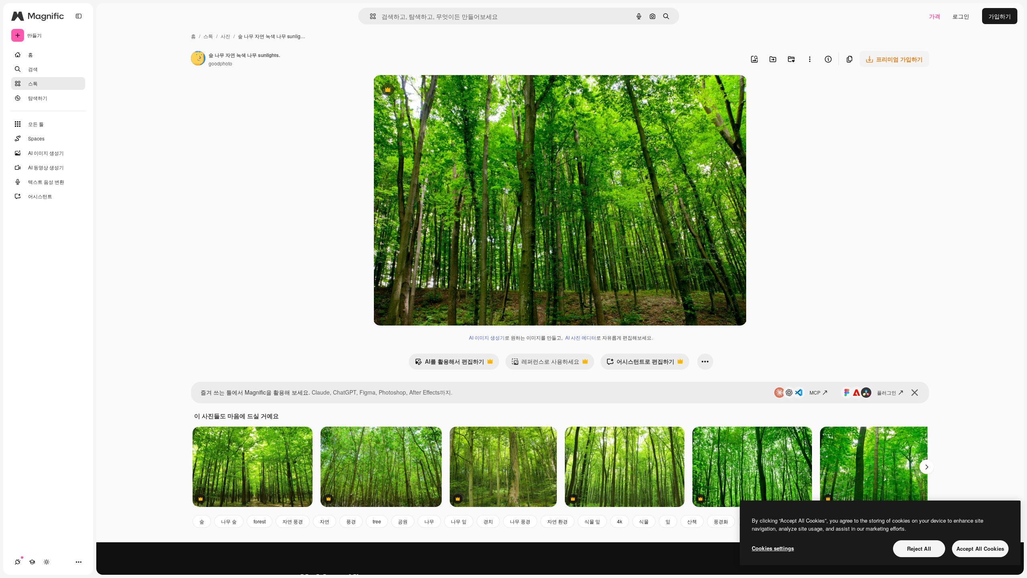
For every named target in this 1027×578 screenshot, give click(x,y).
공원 (403, 521)
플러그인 (886, 392)
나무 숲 (229, 521)
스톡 (208, 36)
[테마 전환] (46, 562)
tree (377, 521)
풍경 (351, 521)
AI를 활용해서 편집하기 (449, 363)
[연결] (17, 562)
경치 (488, 521)
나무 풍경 (520, 521)
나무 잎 (459, 521)
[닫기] (914, 392)
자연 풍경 (292, 521)
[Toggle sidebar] (78, 16)
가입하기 (999, 16)
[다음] (926, 467)
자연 (324, 521)
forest (260, 521)
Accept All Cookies (980, 548)
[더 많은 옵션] (810, 59)
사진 (225, 36)
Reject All (919, 548)
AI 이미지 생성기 (487, 337)
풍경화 (721, 521)
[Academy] (32, 562)
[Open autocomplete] (370, 16)
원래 (420, 90)
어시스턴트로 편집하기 (640, 363)
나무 (429, 521)
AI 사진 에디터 (580, 337)
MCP (815, 392)
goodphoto (220, 63)
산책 (692, 521)
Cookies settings (773, 548)
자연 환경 (557, 521)
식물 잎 (592, 521)
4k (619, 521)
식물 (644, 521)
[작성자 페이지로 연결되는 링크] (198, 59)
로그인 (960, 16)
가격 (934, 16)
